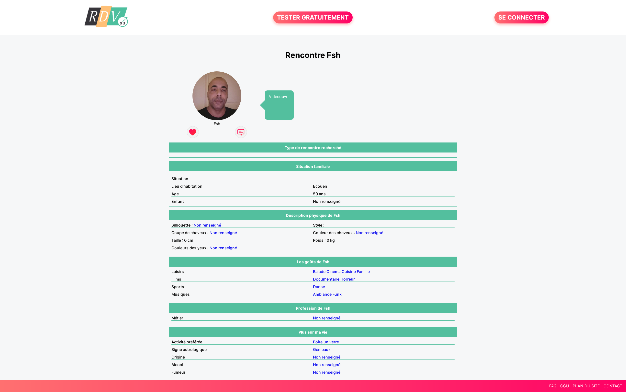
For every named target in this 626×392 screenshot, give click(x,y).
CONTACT (613, 385)
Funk (337, 294)
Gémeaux (322, 349)
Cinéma (333, 271)
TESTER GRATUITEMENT (313, 17)
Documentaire (326, 279)
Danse (319, 286)
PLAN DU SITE (586, 385)
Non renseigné (207, 225)
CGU (564, 385)
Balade (319, 271)
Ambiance (322, 294)
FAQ (553, 385)
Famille (363, 271)
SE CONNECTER (521, 17)
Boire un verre (326, 341)
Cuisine (349, 271)
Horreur (347, 279)
